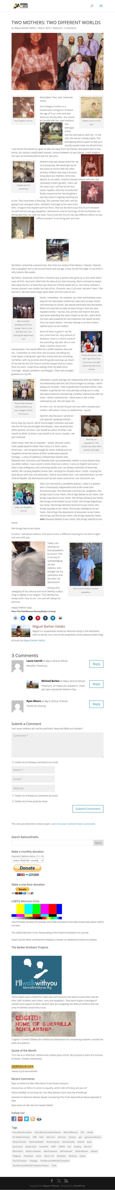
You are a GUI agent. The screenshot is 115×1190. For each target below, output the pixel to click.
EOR (34, 1137)
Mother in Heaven (33, 1151)
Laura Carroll (34, 660)
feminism (62, 1137)
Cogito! (15, 1039)
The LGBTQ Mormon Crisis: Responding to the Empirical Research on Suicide (50, 932)
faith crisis (50, 1137)
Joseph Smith (30, 1146)
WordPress (79, 1185)
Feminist (72, 1137)
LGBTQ (62, 1146)
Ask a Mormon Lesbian (22, 1132)
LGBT (19, 1000)
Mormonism (18, 1151)
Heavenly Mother (36, 1142)
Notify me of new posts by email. (31, 801)
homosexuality (68, 1142)
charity (90, 1132)
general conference (93, 1137)
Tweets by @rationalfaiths (25, 1071)
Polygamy (17, 1156)
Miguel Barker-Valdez (25, 28)
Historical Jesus (53, 1142)
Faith (41, 1137)
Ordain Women (81, 1151)
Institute (80, 1142)
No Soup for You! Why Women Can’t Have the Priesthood (58, 1092)
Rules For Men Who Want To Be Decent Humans (44, 1083)
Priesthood (28, 1156)
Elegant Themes (51, 1185)
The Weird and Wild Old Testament (54, 1160)
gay (80, 1137)
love (69, 1146)
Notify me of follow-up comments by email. (36, 795)
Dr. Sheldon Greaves (21, 1137)
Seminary (73, 1156)
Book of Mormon (71, 1132)
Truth (54, 1165)
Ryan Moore (34, 701)
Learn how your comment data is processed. (73, 823)
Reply (96, 664)
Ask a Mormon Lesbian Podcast (48, 1132)
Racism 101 (49, 1156)
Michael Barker (50, 681)
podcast (94, 1151)
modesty (77, 1146)
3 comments (70, 28)
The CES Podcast (20, 1160)
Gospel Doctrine (19, 1142)
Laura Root (43, 1146)
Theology (33, 1160)
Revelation (61, 1156)
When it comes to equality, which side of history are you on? (57, 1088)
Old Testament (66, 1151)
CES (82, 1132)
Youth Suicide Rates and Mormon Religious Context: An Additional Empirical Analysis (54, 939)
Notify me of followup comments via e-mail (36, 762)
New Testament (50, 1151)
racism (38, 1156)
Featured (57, 28)
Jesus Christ (17, 1146)
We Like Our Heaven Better (39, 1105)
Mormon (87, 1146)
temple (83, 1156)
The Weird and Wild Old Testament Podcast (31, 1165)
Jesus (89, 1142)
